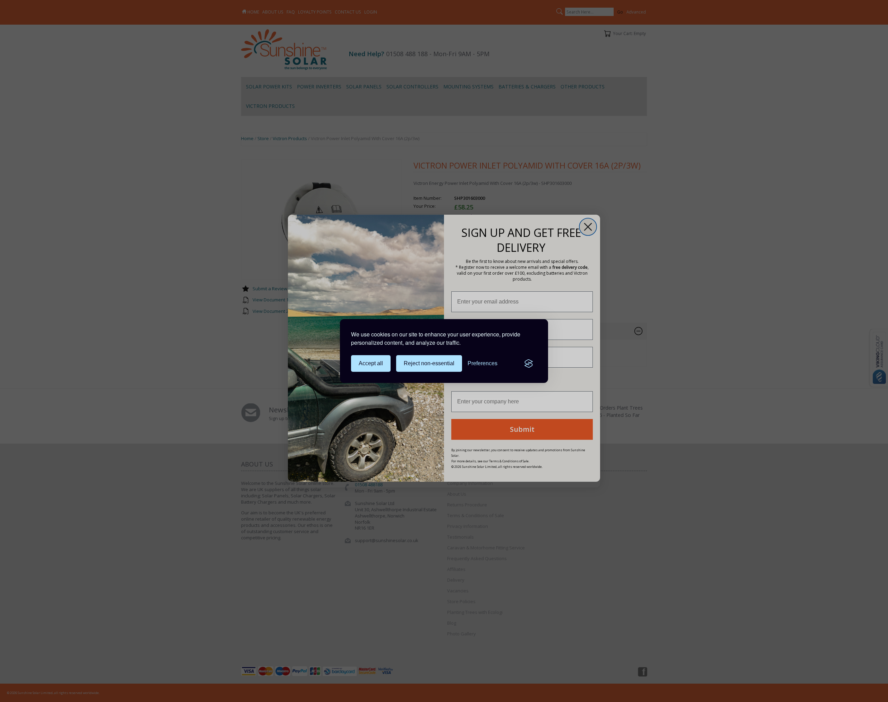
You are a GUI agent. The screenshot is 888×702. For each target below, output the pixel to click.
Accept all (371, 363)
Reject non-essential (429, 363)
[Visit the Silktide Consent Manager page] (528, 363)
